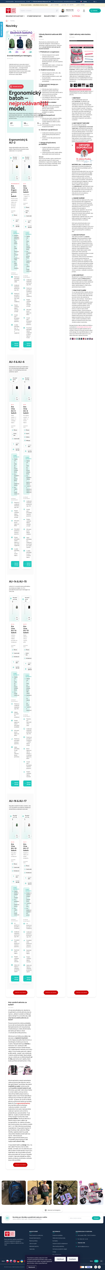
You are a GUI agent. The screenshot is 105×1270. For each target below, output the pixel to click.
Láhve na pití (33, 1243)
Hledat (57, 10)
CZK (96, 1261)
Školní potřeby (33, 1241)
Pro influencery (57, 1254)
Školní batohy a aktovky (36, 1235)
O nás (54, 1252)
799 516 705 (81, 1243)
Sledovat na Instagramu (54, 1210)
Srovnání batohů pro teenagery (19, 56)
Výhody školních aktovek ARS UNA (50, 35)
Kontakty (28, 1)
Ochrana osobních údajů (60, 1249)
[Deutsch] (18, 1261)
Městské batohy (34, 1246)
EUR (101, 1261)
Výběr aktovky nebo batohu (80, 34)
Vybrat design (16, 344)
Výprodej (32, 1249)
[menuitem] (15, 16)
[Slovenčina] (11, 1261)
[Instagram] (99, 1267)
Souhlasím (72, 1259)
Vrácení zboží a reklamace (60, 1243)
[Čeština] (7, 1261)
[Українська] (21, 1261)
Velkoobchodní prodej (20, 1)
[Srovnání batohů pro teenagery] (20, 42)
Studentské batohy (34, 1238)
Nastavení (31, 1267)
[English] (14, 1261)
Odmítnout (60, 1259)
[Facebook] (95, 1267)
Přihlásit (96, 1218)
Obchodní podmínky (58, 1246)
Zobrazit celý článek (20, 992)
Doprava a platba (10, 1)
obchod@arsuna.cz (83, 1246)
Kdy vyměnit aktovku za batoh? (17, 1003)
